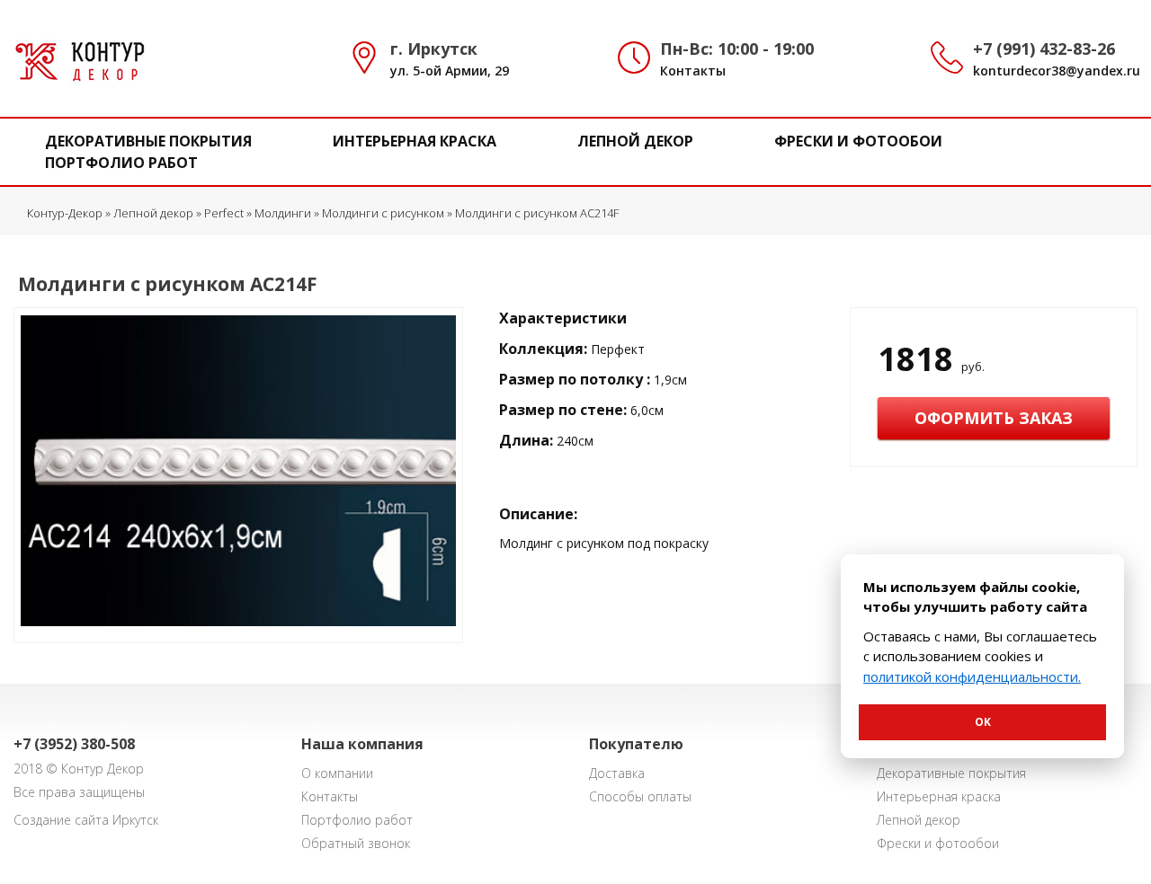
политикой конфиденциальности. (972, 676)
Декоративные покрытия (148, 141)
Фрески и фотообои (858, 141)
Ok (983, 721)
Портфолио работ (121, 162)
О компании (337, 773)
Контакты (693, 70)
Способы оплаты (640, 796)
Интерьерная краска (414, 141)
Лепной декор (635, 141)
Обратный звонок (355, 843)
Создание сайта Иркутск (85, 819)
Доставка (617, 773)
